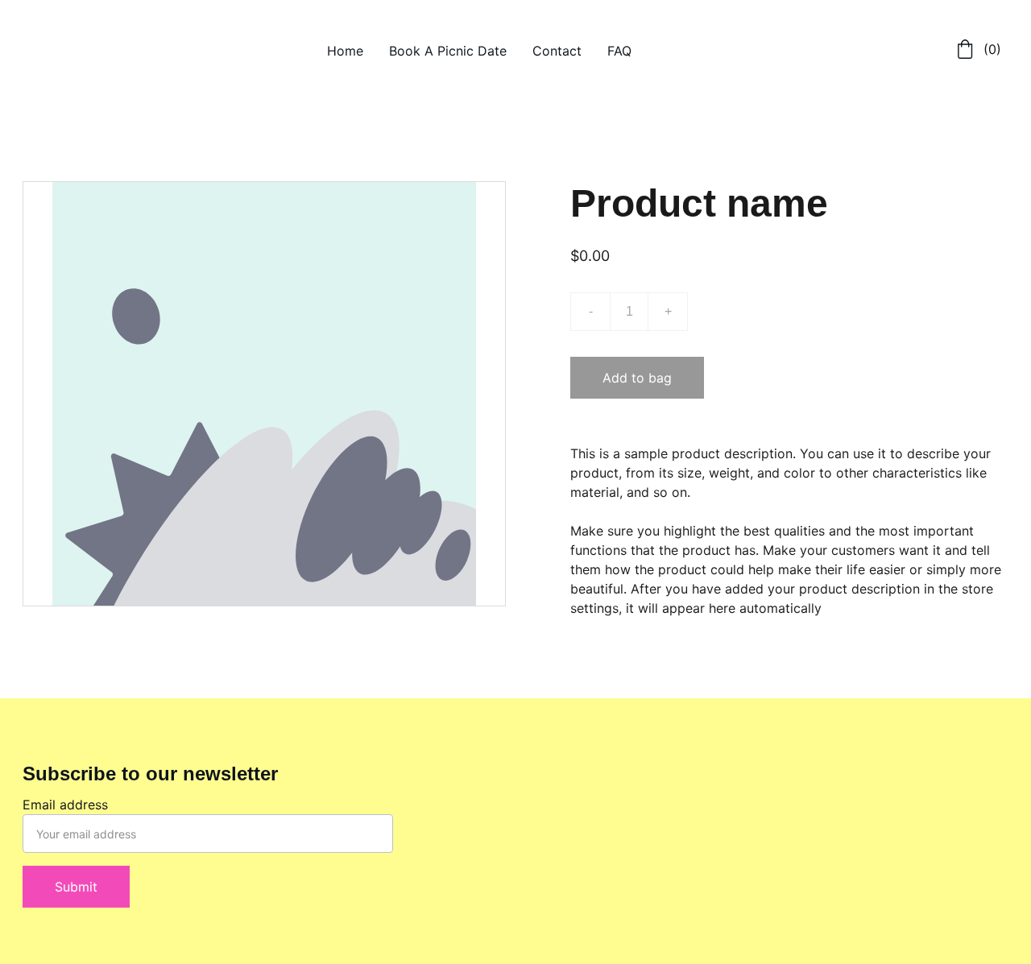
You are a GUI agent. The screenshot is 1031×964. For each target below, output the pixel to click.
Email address (65, 804)
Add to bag (637, 378)
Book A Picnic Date (448, 51)
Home (345, 51)
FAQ (619, 51)
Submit (76, 887)
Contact (557, 51)
